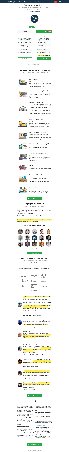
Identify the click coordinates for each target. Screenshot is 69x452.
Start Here (20, 1)
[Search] (38, 1)
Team (37, 27)
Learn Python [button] (27, 1)
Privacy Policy (39, 450)
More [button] (34, 1)
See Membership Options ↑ (34, 198)
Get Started (25, 58)
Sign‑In (59, 1)
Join (55, 1)
